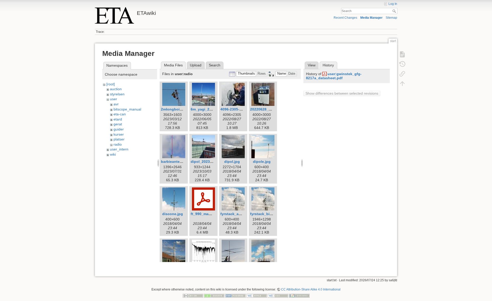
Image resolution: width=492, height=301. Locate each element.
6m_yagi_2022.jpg (206, 109)
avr (116, 104)
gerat (118, 124)
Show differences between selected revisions (341, 93)
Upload (195, 65)
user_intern (119, 149)
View (311, 65)
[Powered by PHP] (235, 295)
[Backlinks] (402, 74)
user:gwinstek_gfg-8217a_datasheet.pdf (334, 76)
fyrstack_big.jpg (264, 214)
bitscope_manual (127, 109)
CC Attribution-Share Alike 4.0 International (311, 289)
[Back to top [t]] (402, 83)
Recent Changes (345, 17)
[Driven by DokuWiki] (299, 295)
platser (119, 139)
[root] (110, 84)
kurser (119, 134)
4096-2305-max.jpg (236, 109)
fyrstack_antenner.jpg (239, 214)
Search (394, 11)
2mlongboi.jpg (173, 109)
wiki (113, 154)
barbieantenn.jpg (176, 161)
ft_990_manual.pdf (207, 214)
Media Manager (371, 17)
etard (118, 119)
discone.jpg (172, 214)
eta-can (120, 114)
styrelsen (117, 94)
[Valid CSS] (278, 295)
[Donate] (214, 295)
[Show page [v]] (402, 54)
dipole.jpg (262, 161)
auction (116, 89)
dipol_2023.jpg (204, 161)
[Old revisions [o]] (402, 64)
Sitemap (391, 17)
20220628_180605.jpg (269, 109)
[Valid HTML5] (257, 295)
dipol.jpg (232, 161)
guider (119, 129)
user (113, 99)
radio (118, 144)
